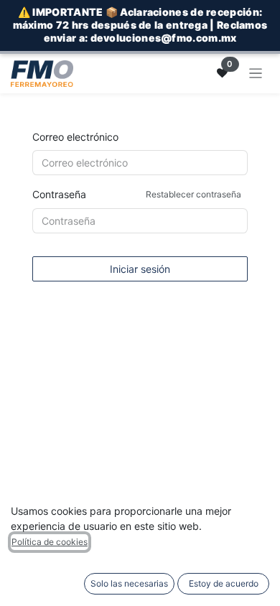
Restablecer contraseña (193, 194)
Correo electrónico (75, 137)
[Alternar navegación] (256, 74)
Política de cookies (49, 541)
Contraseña (136, 194)
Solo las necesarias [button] (129, 583)
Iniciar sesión (140, 269)
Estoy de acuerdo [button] (223, 583)
